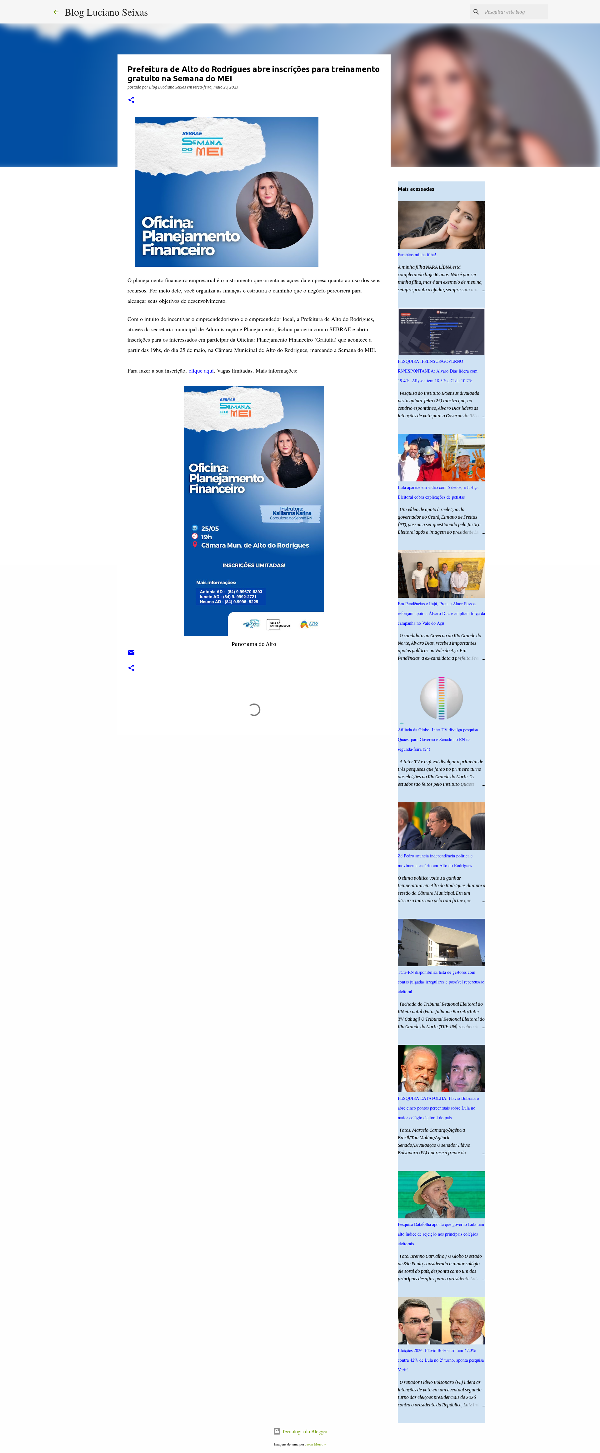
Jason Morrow (315, 1444)
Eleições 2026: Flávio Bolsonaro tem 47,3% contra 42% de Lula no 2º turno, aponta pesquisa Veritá (441, 1360)
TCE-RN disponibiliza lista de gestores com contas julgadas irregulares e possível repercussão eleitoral (441, 981)
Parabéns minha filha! (417, 254)
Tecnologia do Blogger (304, 1431)
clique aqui (201, 370)
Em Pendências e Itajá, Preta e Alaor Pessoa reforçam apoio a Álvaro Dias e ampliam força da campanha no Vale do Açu (441, 613)
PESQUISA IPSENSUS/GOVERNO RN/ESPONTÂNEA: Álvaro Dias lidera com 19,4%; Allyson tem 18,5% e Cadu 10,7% (438, 371)
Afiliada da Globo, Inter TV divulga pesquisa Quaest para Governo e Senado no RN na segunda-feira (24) (438, 739)
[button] (131, 100)
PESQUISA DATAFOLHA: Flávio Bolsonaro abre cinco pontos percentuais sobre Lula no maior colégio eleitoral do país (438, 1107)
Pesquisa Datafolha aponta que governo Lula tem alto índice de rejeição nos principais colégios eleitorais (441, 1234)
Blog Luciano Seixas (106, 11)
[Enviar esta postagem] (131, 655)
